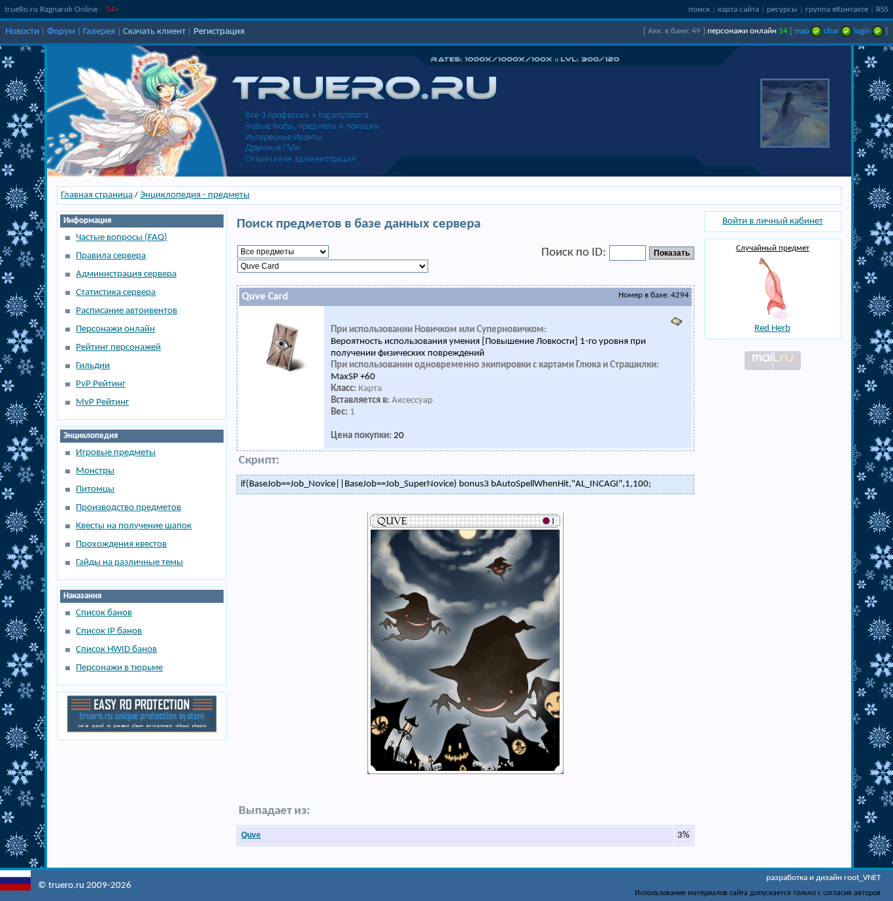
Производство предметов (128, 508)
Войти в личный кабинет (772, 221)
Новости (22, 32)
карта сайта (738, 9)
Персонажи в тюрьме (119, 668)
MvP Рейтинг (102, 402)
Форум (61, 32)
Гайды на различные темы (129, 563)
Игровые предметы (116, 453)
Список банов (104, 613)
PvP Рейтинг (101, 384)
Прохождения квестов (121, 544)
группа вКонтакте (836, 9)
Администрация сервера (126, 274)
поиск (699, 9)
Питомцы (95, 489)
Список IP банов (109, 631)
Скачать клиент (154, 32)
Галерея (99, 32)
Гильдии (93, 366)
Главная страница (97, 195)
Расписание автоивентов (126, 311)
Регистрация (219, 32)
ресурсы (782, 9)
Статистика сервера (116, 293)
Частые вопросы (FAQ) (121, 238)
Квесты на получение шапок (134, 526)
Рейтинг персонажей (118, 347)
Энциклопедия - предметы (195, 195)
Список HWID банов (116, 649)
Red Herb (772, 328)
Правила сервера (111, 256)
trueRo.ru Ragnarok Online (51, 9)
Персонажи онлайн (115, 329)
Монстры (95, 471)
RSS (882, 9)
